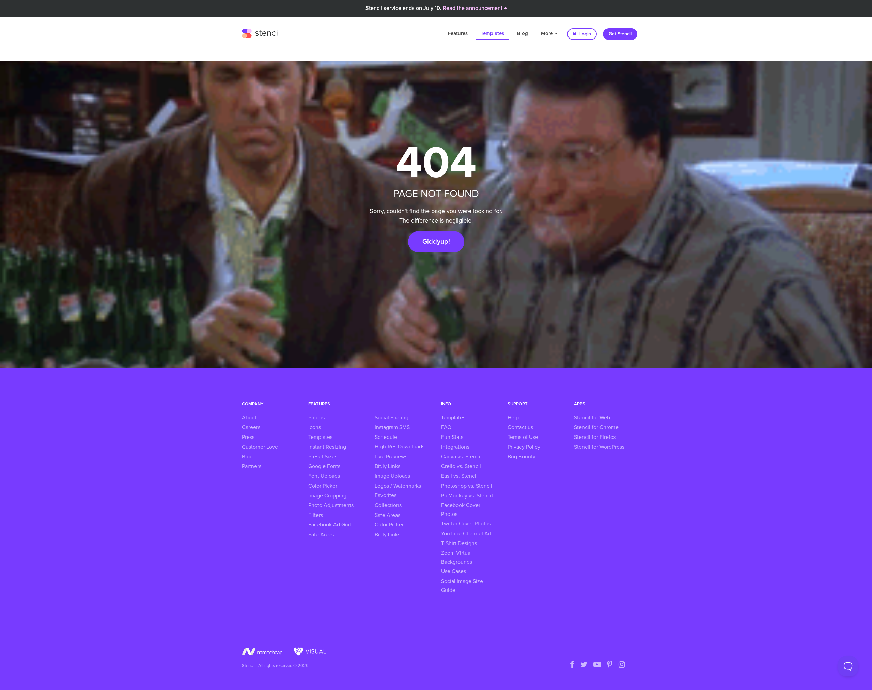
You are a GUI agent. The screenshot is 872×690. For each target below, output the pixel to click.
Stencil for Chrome (596, 427)
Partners (251, 466)
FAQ (446, 427)
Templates (492, 33)
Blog (522, 33)
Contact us (520, 427)
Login (584, 34)
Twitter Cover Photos (466, 523)
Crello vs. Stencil (461, 466)
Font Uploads (324, 476)
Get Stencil (620, 34)
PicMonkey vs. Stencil (467, 496)
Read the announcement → (475, 8)
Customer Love (260, 447)
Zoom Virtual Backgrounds (456, 557)
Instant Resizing (327, 447)
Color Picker (322, 486)
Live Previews (391, 456)
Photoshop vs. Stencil (466, 486)
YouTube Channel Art (466, 533)
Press (248, 437)
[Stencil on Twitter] (583, 665)
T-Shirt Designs (459, 543)
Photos (316, 417)
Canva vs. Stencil (461, 456)
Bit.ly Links (387, 466)
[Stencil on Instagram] (622, 665)
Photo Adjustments (331, 505)
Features (458, 33)
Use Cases (453, 571)
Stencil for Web (592, 417)
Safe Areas (321, 534)
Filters (315, 515)
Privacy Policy (524, 447)
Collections (388, 505)
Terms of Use (523, 437)
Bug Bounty (521, 456)
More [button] (547, 33)
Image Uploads (392, 476)
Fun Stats (452, 437)
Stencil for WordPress (599, 447)
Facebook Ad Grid (329, 524)
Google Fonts (324, 466)
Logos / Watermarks (398, 486)
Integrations (455, 447)
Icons (314, 427)
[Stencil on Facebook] (572, 665)
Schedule (386, 437)
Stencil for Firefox (595, 437)
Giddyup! (436, 241)
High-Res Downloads (399, 446)
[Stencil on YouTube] (597, 665)
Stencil (260, 32)
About (249, 417)
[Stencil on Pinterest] (609, 665)
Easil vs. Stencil (459, 476)
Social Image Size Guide (462, 586)
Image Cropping (327, 496)
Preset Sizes (322, 456)
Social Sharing (391, 417)
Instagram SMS (392, 427)
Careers (251, 427)
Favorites (385, 495)
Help (513, 417)
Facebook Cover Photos (460, 510)
